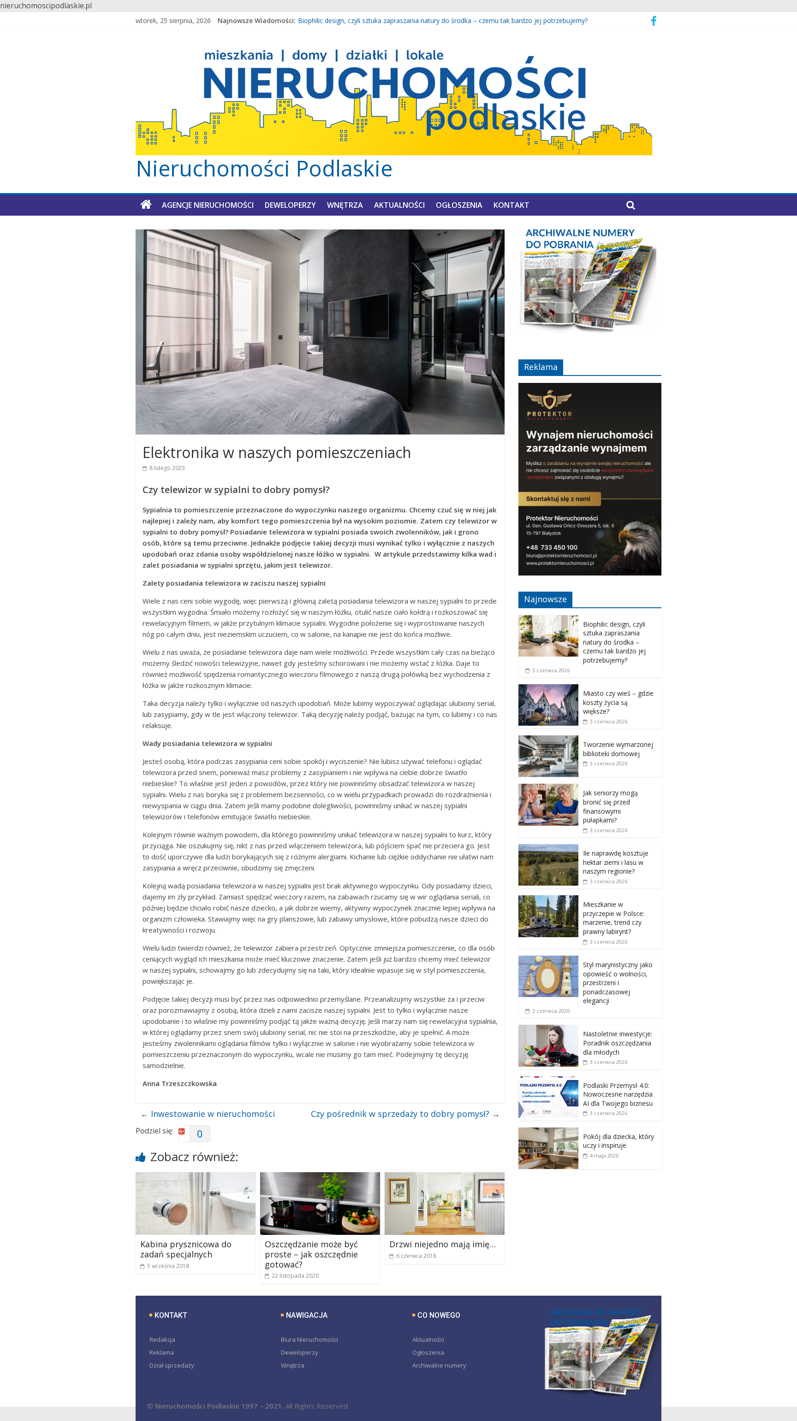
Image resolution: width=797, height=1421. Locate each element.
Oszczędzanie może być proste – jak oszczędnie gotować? (311, 1254)
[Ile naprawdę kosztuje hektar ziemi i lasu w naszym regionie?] (548, 849)
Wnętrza (345, 205)
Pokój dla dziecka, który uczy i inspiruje (618, 1141)
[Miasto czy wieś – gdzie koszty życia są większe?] (548, 689)
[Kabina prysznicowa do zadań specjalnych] (196, 1178)
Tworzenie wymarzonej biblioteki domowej (618, 749)
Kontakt (511, 205)
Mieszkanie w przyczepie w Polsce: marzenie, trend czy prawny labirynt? (613, 918)
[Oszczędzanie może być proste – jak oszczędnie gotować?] (320, 1178)
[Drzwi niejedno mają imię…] (445, 1178)
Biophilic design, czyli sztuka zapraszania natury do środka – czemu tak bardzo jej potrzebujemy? (443, 22)
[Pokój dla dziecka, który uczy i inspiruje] (548, 1132)
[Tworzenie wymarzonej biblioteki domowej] (548, 740)
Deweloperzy (290, 205)
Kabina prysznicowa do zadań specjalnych (186, 1249)
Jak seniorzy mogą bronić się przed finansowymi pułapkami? (610, 806)
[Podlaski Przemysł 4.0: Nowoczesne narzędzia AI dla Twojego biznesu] (548, 1081)
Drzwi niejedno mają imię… (442, 1244)
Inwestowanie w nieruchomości (207, 1113)
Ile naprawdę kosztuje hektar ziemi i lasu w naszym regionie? (615, 862)
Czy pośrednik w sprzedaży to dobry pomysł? (405, 1113)
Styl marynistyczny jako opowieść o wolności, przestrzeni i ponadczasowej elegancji (618, 982)
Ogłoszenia (459, 205)
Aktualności (399, 205)
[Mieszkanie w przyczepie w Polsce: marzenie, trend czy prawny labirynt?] (548, 900)
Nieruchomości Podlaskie (264, 168)
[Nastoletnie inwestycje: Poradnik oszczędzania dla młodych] (548, 1029)
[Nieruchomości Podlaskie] (146, 204)
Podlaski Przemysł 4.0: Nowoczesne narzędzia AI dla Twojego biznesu (618, 1094)
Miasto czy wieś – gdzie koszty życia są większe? (618, 702)
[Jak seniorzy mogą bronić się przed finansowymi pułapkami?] (548, 788)
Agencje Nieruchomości (208, 205)
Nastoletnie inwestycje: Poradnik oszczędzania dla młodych (617, 1042)
